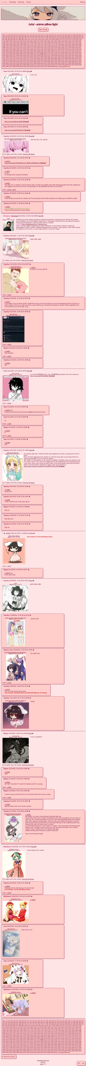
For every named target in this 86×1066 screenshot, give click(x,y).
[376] (24, 58)
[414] (76, 60)
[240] (31, 49)
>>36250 (32, 900)
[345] (76, 55)
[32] (3, 36)
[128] (41, 41)
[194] (31, 46)
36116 (26, 136)
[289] (41, 52)
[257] (10, 50)
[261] (24, 50)
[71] (28, 38)
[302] (7, 54)
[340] (59, 55)
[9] (23, 35)
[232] (3, 49)
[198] (45, 46)
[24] (63, 35)
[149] (34, 43)
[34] (9, 36)
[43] (33, 36)
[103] (35, 39)
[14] (36, 35)
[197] (41, 46)
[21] (55, 35)
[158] (66, 43)
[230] (76, 47)
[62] (3, 38)
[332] (31, 55)
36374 (12, 533)
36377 (26, 569)
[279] (7, 52)
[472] (38, 65)
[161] (76, 43)
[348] (7, 57)
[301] (3, 54)
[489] (17, 66)
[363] (59, 57)
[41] (28, 36)
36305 (24, 926)
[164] (7, 44)
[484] (79, 65)
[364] (62, 57)
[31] (82, 35)
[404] (41, 60)
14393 (26, 486)
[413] (72, 60)
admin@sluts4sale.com (43, 1060)
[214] (20, 47)
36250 (26, 883)
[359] (45, 57)
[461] (79, 63)
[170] (27, 44)
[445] (24, 63)
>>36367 (9, 797)
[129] (44, 41)
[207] (76, 46)
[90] (80, 38)
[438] (79, 61)
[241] (34, 49)
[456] (62, 63)
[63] (6, 38)
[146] (24, 43)
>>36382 (7, 351)
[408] (55, 60)
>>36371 (33, 267)
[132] (55, 41)
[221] (45, 47)
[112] (66, 39)
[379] (34, 58)
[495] (38, 66)
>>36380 (9, 423)
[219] (38, 47)
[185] (79, 44)
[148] (31, 43)
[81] (55, 38)
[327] (14, 55)
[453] (52, 63)
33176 (26, 515)
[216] (27, 47)
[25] (66, 35)
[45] (39, 36)
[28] (74, 35)
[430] (52, 61)
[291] (48, 52)
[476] (52, 65)
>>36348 (33, 993)
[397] (17, 60)
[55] (66, 36)
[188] (10, 46)
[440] (7, 63)
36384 (26, 360)
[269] (52, 50)
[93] (6, 39)
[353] (24, 57)
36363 (26, 768)
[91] (82, 38)
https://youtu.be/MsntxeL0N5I (14, 121)
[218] (34, 47)
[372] (10, 58)
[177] (52, 44)
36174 (26, 158)
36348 (24, 961)
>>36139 (7, 161)
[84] (63, 38)
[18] (47, 35)
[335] (41, 55)
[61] (82, 36)
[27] (71, 35)
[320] (69, 54)
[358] (41, 57)
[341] (62, 55)
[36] (14, 36)
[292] (52, 52)
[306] (21, 54)
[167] (17, 44)
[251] (69, 49)
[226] (62, 47)
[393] (3, 60)
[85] (66, 38)
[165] (10, 44)
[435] (69, 61)
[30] (80, 35)
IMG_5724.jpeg (15, 963)
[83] (60, 38)
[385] (55, 58)
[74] (36, 38)
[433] (62, 61)
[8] (21, 35)
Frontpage (4, 2)
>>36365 (7, 804)
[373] (14, 58)
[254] (79, 49)
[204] (66, 46)
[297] (69, 52)
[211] (10, 47)
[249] (62, 49)
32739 (26, 686)
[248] (59, 49)
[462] (3, 65)
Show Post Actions (9, 1057)
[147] (27, 43)
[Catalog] (61, 66)
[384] (52, 58)
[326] (10, 55)
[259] (17, 50)
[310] (34, 54)
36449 (24, 127)
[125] (31, 41)
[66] (14, 38)
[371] (7, 58)
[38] (20, 36)
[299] (76, 52)
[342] (66, 55)
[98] (20, 39)
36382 (26, 311)
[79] (50, 38)
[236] (17, 49)
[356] (34, 57)
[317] (59, 54)
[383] (48, 58)
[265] (38, 50)
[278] (3, 52)
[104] (39, 39)
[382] (45, 58)
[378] (31, 58)
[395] (10, 60)
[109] (56, 39)
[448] (34, 63)
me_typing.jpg (15, 735)
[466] (17, 65)
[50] (52, 36)
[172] (34, 44)
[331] (27, 55)
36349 (26, 733)
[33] (6, 36)
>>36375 (7, 410)
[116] (80, 39)
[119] (10, 41)
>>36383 (9, 344)
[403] (38, 60)
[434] (66, 61)
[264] (34, 50)
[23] (60, 35)
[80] (52, 38)
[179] (59, 44)
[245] (48, 49)
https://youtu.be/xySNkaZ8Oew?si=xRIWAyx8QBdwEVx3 (22, 163)
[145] (21, 43)
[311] (38, 54)
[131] (51, 41)
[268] (48, 50)
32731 (26, 580)
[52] (58, 36)
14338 (26, 450)
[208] (79, 46)
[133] (58, 41)
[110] (60, 39)
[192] (24, 46)
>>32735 (7, 689)
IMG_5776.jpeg (15, 98)
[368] (76, 57)
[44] (36, 36)
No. (21, 71)
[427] (41, 61)
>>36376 (9, 403)
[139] (79, 41)
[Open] (29, 71)
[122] (20, 41)
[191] (21, 46)
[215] (24, 47)
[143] (14, 43)
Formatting (12, 2)
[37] (17, 36)
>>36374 (7, 573)
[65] (11, 38)
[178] (55, 44)
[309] (31, 54)
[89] (77, 38)
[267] (45, 50)
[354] (27, 57)
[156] (59, 43)
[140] (3, 43)
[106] (46, 39)
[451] (45, 63)
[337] (48, 55)
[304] (14, 54)
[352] (21, 57)
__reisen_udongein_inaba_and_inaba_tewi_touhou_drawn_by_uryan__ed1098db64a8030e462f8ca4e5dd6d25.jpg (15, 617)
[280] (10, 52)
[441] (10, 63)
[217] (31, 47)
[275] (72, 50)
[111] (63, 39)
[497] (45, 66)
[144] (17, 43)
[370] (3, 58)
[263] (31, 50)
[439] (3, 63)
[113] (70, 39)
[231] (79, 47)
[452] (48, 63)
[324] (3, 55)
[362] (55, 57)
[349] (10, 57)
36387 (26, 203)
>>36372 (7, 302)
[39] (22, 36)
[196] (38, 46)
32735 (30, 650)
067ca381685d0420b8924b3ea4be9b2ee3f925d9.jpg (15, 652)
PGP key (43, 1062)
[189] (14, 46)
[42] (30, 36)
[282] (17, 52)
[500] (55, 66)
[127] (38, 41)
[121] (17, 41)
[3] (11, 35)
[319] (65, 54)
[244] (45, 49)
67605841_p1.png (15, 992)
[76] (41, 38)
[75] (39, 38)
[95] (11, 39)
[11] (28, 35)
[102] (32, 39)
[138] (76, 41)
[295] (62, 52)
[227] (65, 47)
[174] (41, 44)
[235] (14, 49)
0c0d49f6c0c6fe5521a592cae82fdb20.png (13, 813)
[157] (62, 43)
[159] (69, 43)
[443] (17, 63)
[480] (66, 65)
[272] (62, 50)
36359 (29, 989)
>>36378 (7, 431)
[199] (48, 46)
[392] (79, 58)
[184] (76, 44)
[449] (38, 63)
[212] (14, 47)
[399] (24, 60)
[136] (69, 41)
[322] (76, 54)
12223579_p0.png (15, 899)
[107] (49, 39)
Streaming (21, 2)
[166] (14, 44)
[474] (45, 65)
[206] (72, 46)
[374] (17, 58)
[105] (42, 39)
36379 (26, 524)
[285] (27, 52)
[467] (21, 65)
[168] (21, 44)
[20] (52, 35)
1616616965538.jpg (16, 266)
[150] (38, 43)
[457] (66, 63)
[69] (22, 38)
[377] (27, 58)
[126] (34, 41)
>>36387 (14, 189)
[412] (69, 60)
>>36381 (9, 435)
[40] (25, 36)
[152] (45, 43)
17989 (26, 507)
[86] (69, 38)
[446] (27, 63)
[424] (31, 61)
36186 (26, 193)
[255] (3, 50)
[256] (7, 50)
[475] (48, 65)
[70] (25, 38)
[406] (48, 60)
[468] (24, 65)
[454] (55, 63)
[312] (41, 54)
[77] (44, 38)
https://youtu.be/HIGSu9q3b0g (39, 376)
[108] (53, 39)
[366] (69, 57)
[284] (24, 52)
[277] (79, 50)
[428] (45, 61)
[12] (30, 35)
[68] (20, 38)
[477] (55, 65)
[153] (48, 43)
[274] (69, 50)
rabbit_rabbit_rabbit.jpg (14, 535)
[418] (10, 61)
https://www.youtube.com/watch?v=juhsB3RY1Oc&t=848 (41, 466)
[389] (69, 58)
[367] (72, 57)
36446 (24, 71)
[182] (69, 44)
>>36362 (7, 772)
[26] (69, 35)
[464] (10, 65)
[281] (14, 52)
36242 (29, 847)
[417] (7, 61)
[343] (69, 55)
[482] (72, 65)
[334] (38, 55)
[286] (31, 52)
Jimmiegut (14, 216)
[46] (41, 36)
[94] (9, 39)
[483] (76, 65)
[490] (21, 66)
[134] (62, 41)
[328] (17, 55)
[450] (41, 63)
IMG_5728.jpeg (15, 373)
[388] (66, 58)
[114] (73, 39)
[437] (76, 61)
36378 (24, 417)
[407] (52, 60)
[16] (41, 35)
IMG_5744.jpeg (13, 314)
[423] (27, 61)
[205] (69, 46)
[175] (45, 44)
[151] (41, 43)
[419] (14, 61)
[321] (72, 54)
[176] (48, 44)
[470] (31, 65)
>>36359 (9, 986)
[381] (41, 58)
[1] (7, 35)
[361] (52, 57)
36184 (26, 180)
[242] (38, 49)
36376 (24, 407)
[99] (22, 39)
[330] (24, 55)
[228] (69, 47)
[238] (24, 49)
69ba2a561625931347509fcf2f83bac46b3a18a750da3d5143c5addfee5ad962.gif (15, 138)
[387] (62, 58)
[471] (34, 65)
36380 (26, 427)
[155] (55, 43)
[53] (60, 36)
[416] (3, 61)
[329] (21, 55)
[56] (69, 36)
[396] (14, 60)
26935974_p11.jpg (14, 849)
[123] (24, 41)
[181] (66, 44)
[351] (17, 57)
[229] (72, 47)
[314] (48, 54)
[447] (31, 63)
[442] (14, 63)
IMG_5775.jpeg (15, 73)
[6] (17, 35)
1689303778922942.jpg (12, 452)
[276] (76, 50)
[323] (79, 54)
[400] (27, 60)
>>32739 (9, 682)
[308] (27, 54)
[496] (41, 66)
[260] (21, 50)
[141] (7, 43)
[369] (79, 57)
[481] (69, 65)
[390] (72, 58)
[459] (72, 63)
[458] (69, 63)
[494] (34, 66)
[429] (48, 61)
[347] (3, 57)
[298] (72, 52)
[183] (72, 44)
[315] (52, 54)
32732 (27, 615)
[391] (76, 58)
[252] (72, 49)
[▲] (83, 1063)
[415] (79, 60)
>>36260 (9, 892)
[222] (48, 47)
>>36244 (7, 886)
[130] (48, 41)
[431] (55, 61)
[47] (44, 36)
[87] (71, 38)
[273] (66, 50)
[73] (33, 38)
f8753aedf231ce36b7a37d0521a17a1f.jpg (15, 238)
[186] (3, 46)
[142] (10, 43)
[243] (41, 49)
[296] (66, 52)
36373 (26, 298)
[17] (44, 35)
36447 (24, 96)
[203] (62, 46)
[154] (52, 43)
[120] (13, 41)
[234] (10, 49)
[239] (27, 49)
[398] (21, 60)
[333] (34, 55)
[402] (34, 60)
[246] (52, 49)
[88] (74, 38)
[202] (59, 46)
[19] (50, 35)
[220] (41, 47)
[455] (59, 63)
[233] (7, 49)
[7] (19, 35)
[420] (17, 61)
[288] (38, 52)
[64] (9, 38)
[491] (24, 66)
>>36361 (7, 782)
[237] (21, 49)
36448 (24, 118)
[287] (34, 52)
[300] (79, 52)
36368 (26, 811)
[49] (50, 36)
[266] (41, 50)
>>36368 (9, 787)
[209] (3, 47)
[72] (30, 38)
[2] (9, 35)
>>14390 (7, 490)
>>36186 (9, 189)
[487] (10, 66)
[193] (27, 46)
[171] (31, 44)
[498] (48, 66)
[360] (48, 57)
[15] (39, 35)
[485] (3, 66)
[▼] (79, 1063)
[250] (66, 49)
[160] (72, 43)
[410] (62, 60)
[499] (52, 66)
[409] (59, 60)
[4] (13, 35)
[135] (65, 41)
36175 (26, 168)
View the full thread (28, 154)
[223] (52, 47)
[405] (45, 60)
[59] (77, 36)
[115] (76, 39)
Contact (28, 2)
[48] (47, 36)
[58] (74, 36)
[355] (31, 57)
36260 (29, 896)
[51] (55, 36)
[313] (45, 54)
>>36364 (28, 815)
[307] (24, 54)
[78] (47, 38)
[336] (45, 55)
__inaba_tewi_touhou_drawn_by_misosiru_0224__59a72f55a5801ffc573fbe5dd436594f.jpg (15, 700)
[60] (80, 36)
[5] (15, 35)
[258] (14, 50)
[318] (62, 54)
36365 (26, 791)
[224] (55, 47)
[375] (21, 58)
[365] (66, 57)
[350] (14, 57)
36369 (27, 698)
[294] (59, 52)
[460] (76, 63)
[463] (7, 65)
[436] (72, 61)
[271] (59, 50)
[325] (7, 55)
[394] (7, 60)
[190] (17, 46)
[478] (59, 65)
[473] (41, 65)
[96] (14, 39)
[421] (21, 61)
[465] (14, 65)
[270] (55, 50)
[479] (62, 65)
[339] (55, 55)
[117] (3, 41)
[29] (77, 35)
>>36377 (9, 566)
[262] (27, 50)
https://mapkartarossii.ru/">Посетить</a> (34, 224)
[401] (31, 60)
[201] (55, 46)
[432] (59, 61)
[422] (24, 61)
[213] (17, 47)
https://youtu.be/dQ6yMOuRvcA (14, 130)
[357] (38, 57)
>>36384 (9, 356)
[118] (7, 41)
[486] (7, 66)
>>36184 (7, 197)
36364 (26, 779)
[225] (59, 47)
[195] (34, 46)
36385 (35, 216)
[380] (38, 58)
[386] (59, 58)
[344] (72, 55)
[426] (38, 61)
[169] (24, 44)
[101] (29, 39)
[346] (79, 55)
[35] (11, 36)
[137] (72, 41)
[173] (38, 44)
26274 (26, 235)
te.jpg (15, 583)
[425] (34, 61)
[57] (71, 36)
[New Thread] (43, 29)
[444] (21, 63)
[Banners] (67, 66)
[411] (65, 60)
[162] (79, 43)
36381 (24, 439)
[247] (55, 49)
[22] (58, 35)
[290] (45, 52)
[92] (3, 39)
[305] (17, 54)
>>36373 (9, 295)
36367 (26, 801)
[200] (52, 46)
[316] (55, 54)
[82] (58, 38)
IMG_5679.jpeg (11, 928)
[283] (21, 52)
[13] (33, 35)
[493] (31, 66)
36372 (27, 264)
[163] (3, 44)
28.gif (8, 218)
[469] (27, 65)
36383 (26, 348)
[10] (25, 35)
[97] (17, 39)
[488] (14, 66)
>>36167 (7, 171)
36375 (24, 371)
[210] (7, 47)
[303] (10, 54)
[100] (25, 39)
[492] (27, 66)
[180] (62, 44)
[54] (63, 36)
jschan (41, 1064)
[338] (52, 55)
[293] (55, 52)
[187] (7, 46)
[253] (76, 49)
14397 (26, 496)
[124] (27, 41)
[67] (17, 38)
